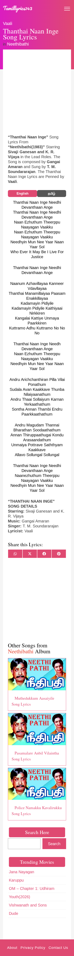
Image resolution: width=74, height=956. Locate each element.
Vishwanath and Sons (28, 905)
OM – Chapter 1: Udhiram (31, 888)
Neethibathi (18, 44)
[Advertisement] (37, 91)
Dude (13, 913)
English (22, 193)
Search (54, 844)
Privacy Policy (33, 948)
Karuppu (16, 880)
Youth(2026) (19, 897)
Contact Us (58, 948)
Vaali (7, 23)
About (12, 948)
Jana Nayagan (21, 872)
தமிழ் (51, 193)
